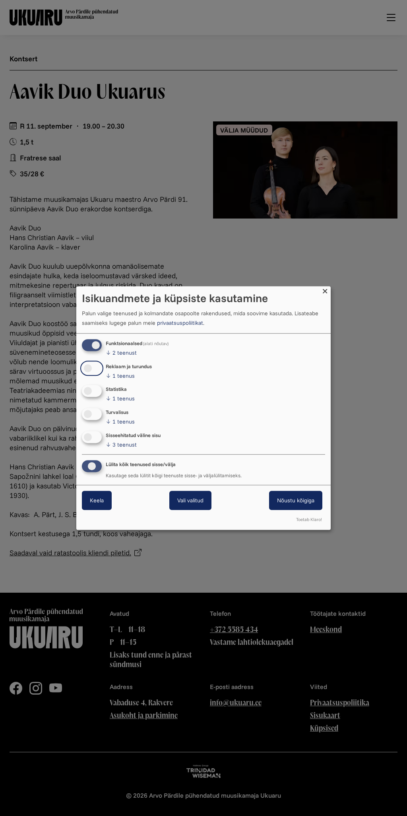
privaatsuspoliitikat (180, 322)
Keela (97, 500)
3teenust (121, 444)
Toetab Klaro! (309, 519)
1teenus (120, 375)
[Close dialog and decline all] (325, 291)
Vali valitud (190, 500)
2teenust (121, 352)
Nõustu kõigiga (295, 500)
